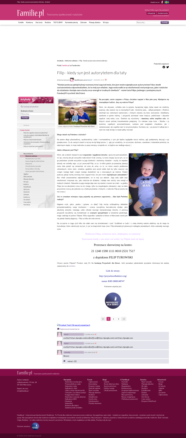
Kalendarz (69, 403)
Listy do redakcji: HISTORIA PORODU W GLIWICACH (36, 136)
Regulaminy (126, 386)
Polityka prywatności (129, 399)
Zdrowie (83, 22)
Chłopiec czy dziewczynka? (75, 392)
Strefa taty (93, 399)
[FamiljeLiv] (167, 2)
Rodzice (48, 22)
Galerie (161, 388)
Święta (144, 392)
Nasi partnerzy (127, 395)
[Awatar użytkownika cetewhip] (59, 352)
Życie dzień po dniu (111, 384)
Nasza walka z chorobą (32, 169)
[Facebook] (163, 2)
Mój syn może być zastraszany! (33, 146)
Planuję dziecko (94, 22)
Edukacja (68, 401)
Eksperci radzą (94, 386)
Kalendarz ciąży (71, 386)
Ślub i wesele (28, 176)
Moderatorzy (126, 388)
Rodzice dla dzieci (72, 405)
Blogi (160, 384)
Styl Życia (145, 397)
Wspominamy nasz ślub (32, 158)
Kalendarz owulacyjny (73, 382)
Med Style (27, 204)
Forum (161, 382)
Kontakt (124, 382)
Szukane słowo (27, 111)
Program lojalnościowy (130, 390)
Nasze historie (28, 153)
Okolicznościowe (110, 390)
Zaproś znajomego (128, 392)
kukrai (66, 334)
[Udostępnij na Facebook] (164, 67)
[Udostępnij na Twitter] (167, 67)
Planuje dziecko (29, 179)
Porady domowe (95, 403)
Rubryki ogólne (94, 388)
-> (124, 319)
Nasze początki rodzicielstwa (34, 171)
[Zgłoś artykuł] (106, 80)
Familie (21, 22)
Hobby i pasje (109, 388)
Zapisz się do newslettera (161, 16)
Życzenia (162, 392)
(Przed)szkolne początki (33, 166)
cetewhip (67, 352)
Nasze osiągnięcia (128, 397)
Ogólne (26, 174)
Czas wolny (27, 202)
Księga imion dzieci (72, 395)
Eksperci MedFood (148, 401)
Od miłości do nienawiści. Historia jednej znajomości (37, 143)
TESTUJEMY (58, 22)
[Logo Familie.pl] (30, 13)
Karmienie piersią (71, 22)
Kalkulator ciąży (71, 388)
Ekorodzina (93, 384)
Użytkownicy (94, 401)
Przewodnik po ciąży (73, 384)
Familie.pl (65, 65)
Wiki (160, 390)
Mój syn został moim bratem (32, 139)
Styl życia (39, 22)
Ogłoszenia (93, 382)
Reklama (124, 384)
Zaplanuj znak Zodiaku (73, 407)
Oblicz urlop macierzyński (75, 390)
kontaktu (72, 266)
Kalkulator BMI (71, 399)
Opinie (106, 382)
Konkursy (29, 22)
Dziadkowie (27, 187)
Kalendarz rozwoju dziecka (75, 397)
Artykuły (26, 125)
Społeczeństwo (110, 386)
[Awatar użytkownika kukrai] (59, 334)
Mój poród (28, 163)
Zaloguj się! (151, 13)
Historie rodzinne (31, 156)
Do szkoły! (27, 199)
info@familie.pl (22, 391)
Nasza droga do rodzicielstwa (34, 161)
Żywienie (27, 192)
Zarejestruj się (163, 13)
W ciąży (106, 22)
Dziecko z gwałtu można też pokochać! (36, 133)
